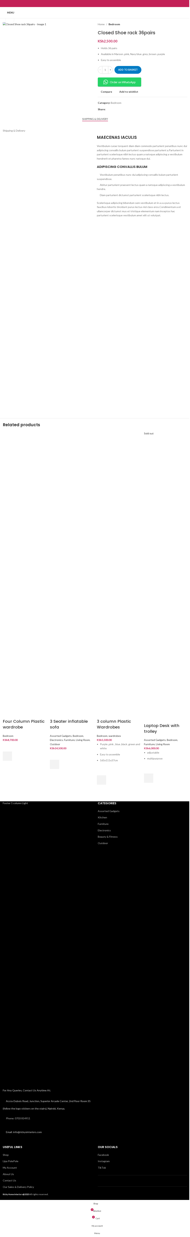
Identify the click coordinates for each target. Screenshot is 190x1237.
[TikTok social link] (102, 3)
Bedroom (114, 24)
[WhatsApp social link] (97, 3)
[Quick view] (7, 765)
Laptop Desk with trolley (161, 728)
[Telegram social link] (125, 109)
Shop (6, 1154)
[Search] (185, 12)
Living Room (83, 739)
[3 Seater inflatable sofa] (71, 570)
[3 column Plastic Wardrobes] (118, 570)
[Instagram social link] (92, 3)
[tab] (95, 119)
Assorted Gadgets (61, 735)
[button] (7, 756)
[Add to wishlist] (7, 746)
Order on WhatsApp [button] (123, 82)
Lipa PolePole (10, 1161)
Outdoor (55, 744)
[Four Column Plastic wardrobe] (24, 570)
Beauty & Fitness (108, 836)
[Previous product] (176, 24)
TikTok (102, 1167)
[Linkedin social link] (121, 109)
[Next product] (185, 24)
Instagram (104, 1161)
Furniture (69, 739)
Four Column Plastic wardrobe (24, 724)
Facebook (103, 1154)
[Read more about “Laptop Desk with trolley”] (148, 778)
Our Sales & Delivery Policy (18, 1186)
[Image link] (32, 945)
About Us (8, 1174)
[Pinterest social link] (116, 109)
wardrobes (115, 735)
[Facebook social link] (88, 3)
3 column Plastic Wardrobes (114, 724)
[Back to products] (180, 24)
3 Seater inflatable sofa (69, 724)
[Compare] (7, 714)
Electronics (56, 739)
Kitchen (102, 817)
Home (101, 24)
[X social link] (112, 109)
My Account (10, 1167)
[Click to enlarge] (10, 19)
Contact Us (9, 1180)
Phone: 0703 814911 (18, 1118)
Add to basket (128, 69)
